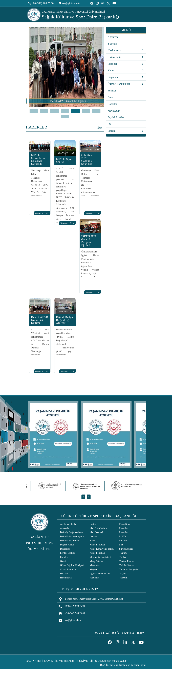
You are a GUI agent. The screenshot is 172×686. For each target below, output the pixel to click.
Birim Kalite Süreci (69, 540)
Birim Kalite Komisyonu (72, 536)
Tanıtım (123, 552)
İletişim (93, 536)
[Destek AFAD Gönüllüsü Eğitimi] (65, 106)
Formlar (112, 90)
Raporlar (112, 104)
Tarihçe (122, 557)
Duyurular (65, 548)
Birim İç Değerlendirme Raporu (73, 532)
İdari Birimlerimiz (98, 528)
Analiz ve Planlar (68, 524)
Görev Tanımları (68, 569)
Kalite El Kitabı (97, 544)
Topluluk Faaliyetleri (129, 569)
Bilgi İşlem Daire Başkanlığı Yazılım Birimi (123, 665)
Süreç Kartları (126, 548)
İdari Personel (96, 532)
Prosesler (123, 528)
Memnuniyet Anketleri (100, 557)
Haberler (64, 573)
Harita (93, 524)
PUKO (122, 536)
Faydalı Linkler (116, 117)
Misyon (93, 569)
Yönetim (112, 43)
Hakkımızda (66, 577)
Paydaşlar (94, 577)
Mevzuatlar (114, 110)
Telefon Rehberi (127, 561)
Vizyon (122, 573)
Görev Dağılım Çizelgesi (72, 565)
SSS (110, 124)
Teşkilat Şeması (126, 565)
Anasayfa (113, 37)
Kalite (92, 540)
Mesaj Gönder (96, 561)
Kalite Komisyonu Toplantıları (103, 548)
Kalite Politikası (97, 552)
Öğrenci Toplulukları (100, 573)
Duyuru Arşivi (67, 544)
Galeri (111, 97)
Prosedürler (124, 524)
